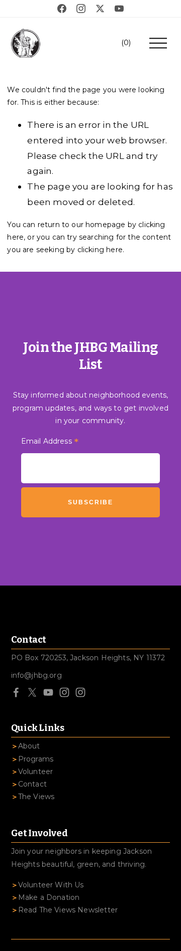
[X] (32, 692)
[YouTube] (48, 692)
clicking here (100, 249)
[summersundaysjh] (80, 692)
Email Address (50, 442)
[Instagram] (64, 692)
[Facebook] (16, 692)
